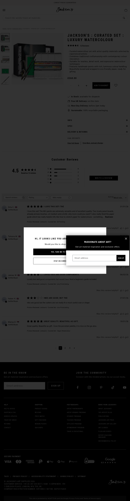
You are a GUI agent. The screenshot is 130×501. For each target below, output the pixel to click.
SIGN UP (121, 258)
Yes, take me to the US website (65, 252)
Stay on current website (65, 261)
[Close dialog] (126, 238)
